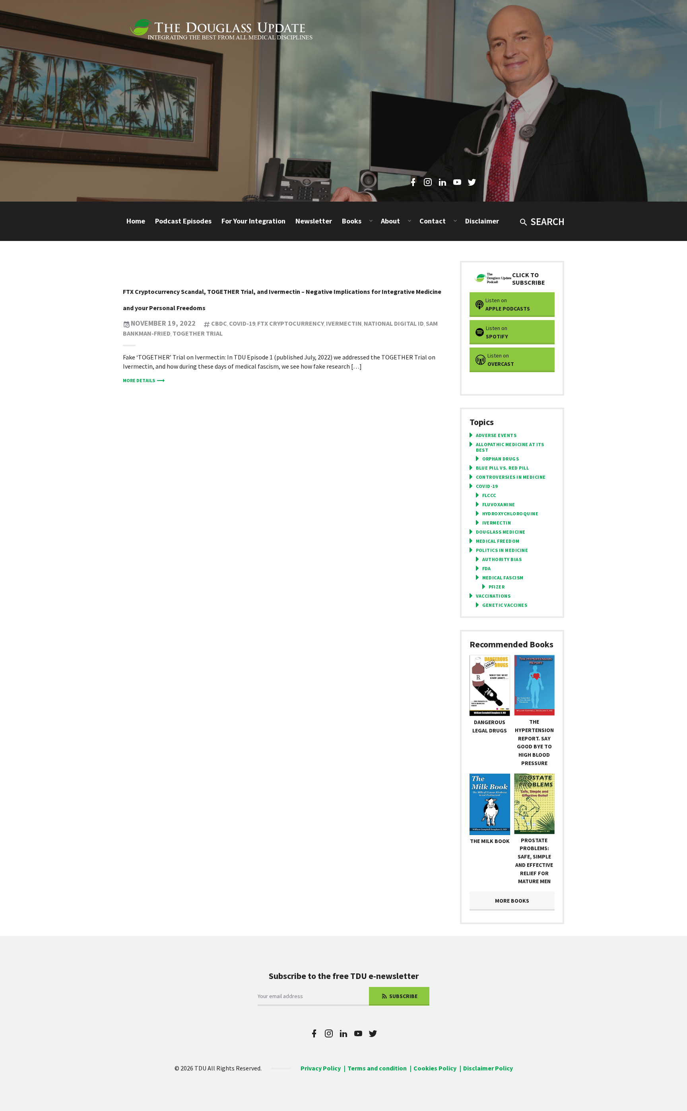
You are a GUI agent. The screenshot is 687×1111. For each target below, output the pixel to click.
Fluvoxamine (498, 504)
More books (512, 900)
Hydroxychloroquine (510, 514)
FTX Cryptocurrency (290, 323)
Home (135, 220)
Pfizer (497, 587)
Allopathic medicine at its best (510, 447)
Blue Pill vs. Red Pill (502, 468)
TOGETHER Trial (198, 333)
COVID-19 (242, 323)
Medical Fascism (503, 578)
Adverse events (496, 435)
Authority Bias (502, 559)
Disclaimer (482, 220)
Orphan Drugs (500, 459)
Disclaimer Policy (488, 1068)
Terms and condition (377, 1068)
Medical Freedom (498, 541)
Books (351, 220)
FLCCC (489, 495)
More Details (139, 380)
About (390, 220)
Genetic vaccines (505, 605)
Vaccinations (493, 596)
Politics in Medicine (502, 550)
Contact (432, 220)
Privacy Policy (321, 1068)
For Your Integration (253, 220)
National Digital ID (394, 323)
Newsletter (313, 220)
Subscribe (402, 996)
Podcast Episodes (183, 220)
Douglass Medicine (501, 532)
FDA (486, 568)
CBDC (219, 323)
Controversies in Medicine (511, 477)
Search (547, 221)
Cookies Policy (434, 1068)
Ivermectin (344, 323)
